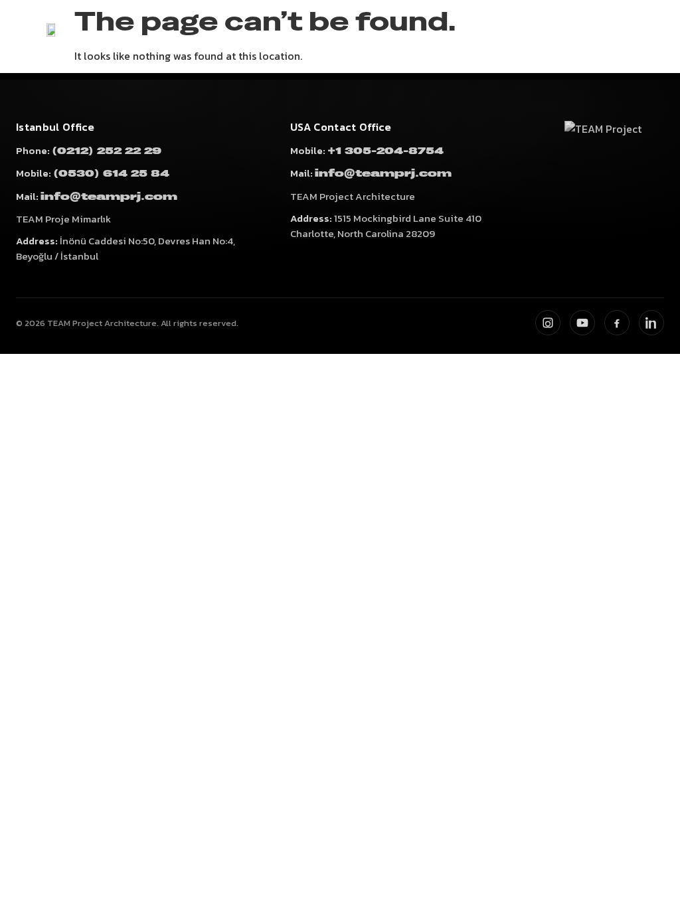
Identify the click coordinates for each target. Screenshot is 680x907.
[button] (658, 38)
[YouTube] (582, 322)
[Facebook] (617, 322)
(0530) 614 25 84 (111, 174)
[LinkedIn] (651, 322)
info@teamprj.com (109, 197)
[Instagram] (547, 322)
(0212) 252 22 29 (106, 151)
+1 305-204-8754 (385, 151)
